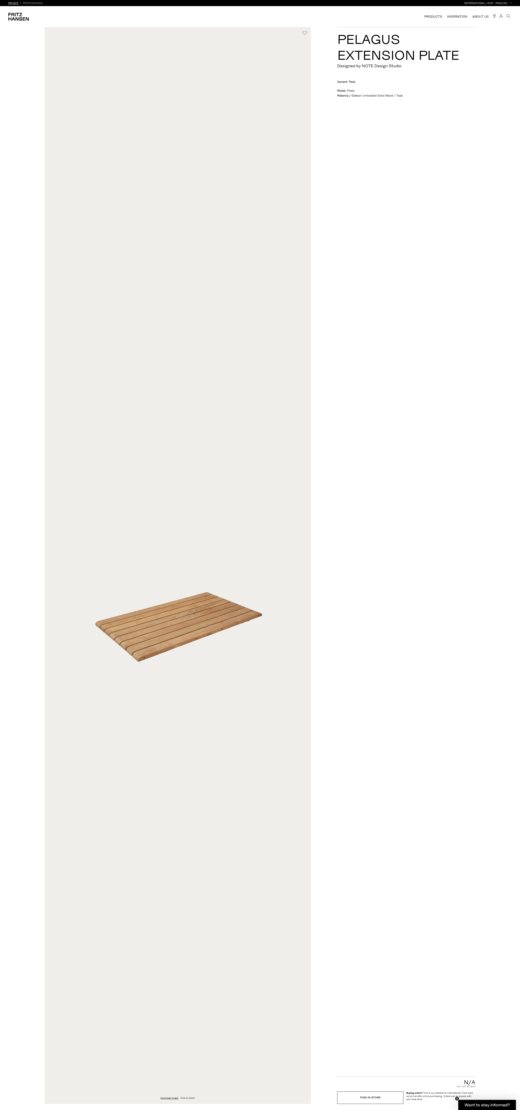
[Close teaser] (457, 1099)
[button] (487, 1105)
